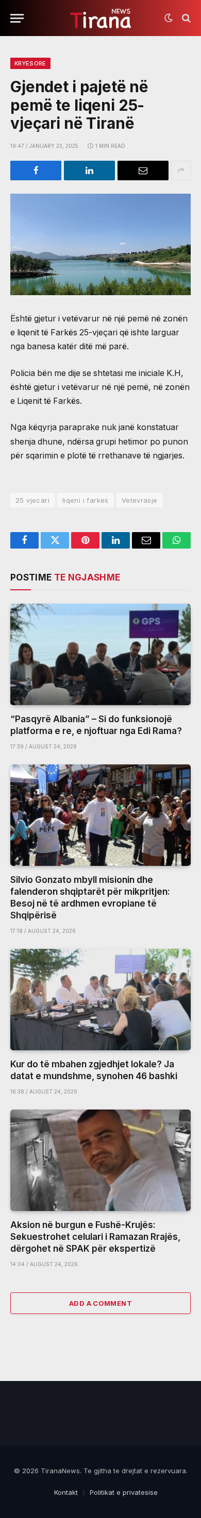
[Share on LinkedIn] (89, 170)
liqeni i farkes (85, 500)
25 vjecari (32, 500)
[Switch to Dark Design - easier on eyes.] (168, 18)
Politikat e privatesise (124, 1492)
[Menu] (17, 18)
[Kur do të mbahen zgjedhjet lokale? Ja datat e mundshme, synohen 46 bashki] (100, 999)
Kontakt (66, 1492)
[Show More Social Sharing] (181, 170)
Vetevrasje (140, 500)
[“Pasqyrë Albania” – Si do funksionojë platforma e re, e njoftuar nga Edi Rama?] (100, 654)
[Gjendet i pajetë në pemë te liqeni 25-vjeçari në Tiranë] (100, 244)
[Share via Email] (143, 170)
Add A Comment (100, 1303)
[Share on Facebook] (35, 170)
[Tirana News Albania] (100, 18)
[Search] (185, 18)
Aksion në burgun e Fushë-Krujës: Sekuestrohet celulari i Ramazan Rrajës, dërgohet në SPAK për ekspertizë (95, 1237)
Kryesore (30, 63)
